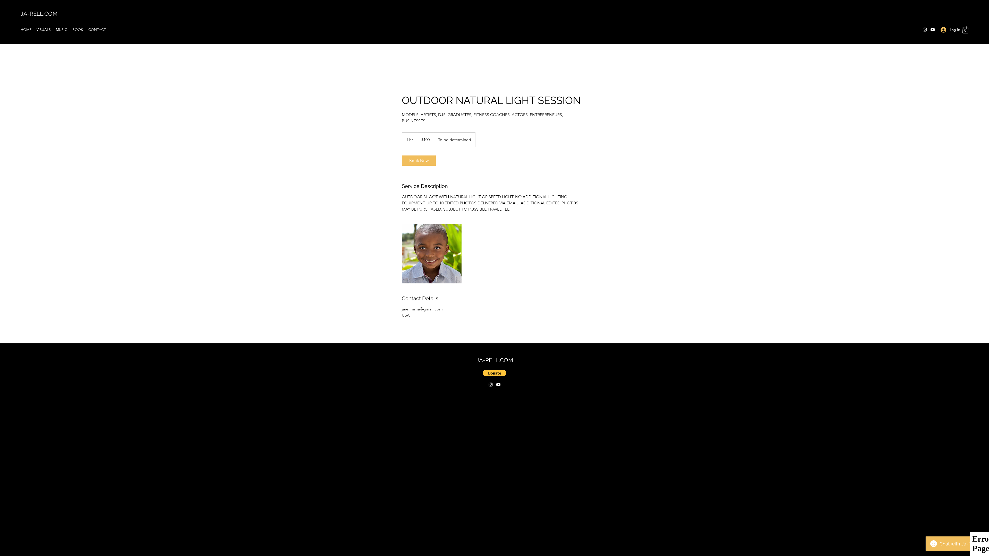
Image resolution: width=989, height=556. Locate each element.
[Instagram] (924, 29)
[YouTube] (932, 29)
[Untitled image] (432, 253)
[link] (419, 160)
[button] (965, 29)
